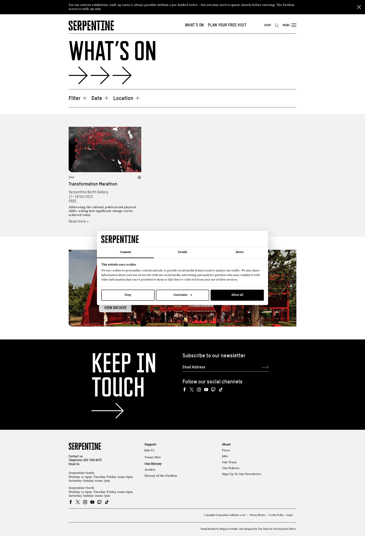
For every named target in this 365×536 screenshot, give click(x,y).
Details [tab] (182, 252)
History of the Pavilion (160, 475)
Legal (289, 515)
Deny (128, 295)
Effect (292, 529)
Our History (153, 463)
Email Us (74, 464)
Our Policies (231, 468)
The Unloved (265, 529)
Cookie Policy (276, 515)
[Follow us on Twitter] (192, 389)
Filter (74, 98)
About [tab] (240, 252)
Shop (267, 25)
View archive (115, 308)
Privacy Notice (258, 515)
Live (71, 177)
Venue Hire (152, 457)
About (226, 444)
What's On (194, 25)
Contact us (76, 456)
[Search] (277, 25)
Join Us (149, 450)
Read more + (79, 221)
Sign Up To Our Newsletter (241, 474)
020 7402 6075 (92, 460)
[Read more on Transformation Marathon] (105, 149)
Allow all (237, 295)
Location (123, 98)
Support (150, 444)
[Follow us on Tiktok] (221, 389)
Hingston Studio (229, 529)
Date (96, 98)
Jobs (225, 456)
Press (226, 450)
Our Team (229, 462)
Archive (150, 469)
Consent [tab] (125, 252)
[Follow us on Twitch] (213, 389)
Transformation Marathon (93, 184)
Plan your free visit (227, 25)
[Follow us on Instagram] (199, 389)
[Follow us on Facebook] (184, 389)
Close (359, 7)
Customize (180, 295)
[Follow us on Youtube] (206, 389)
